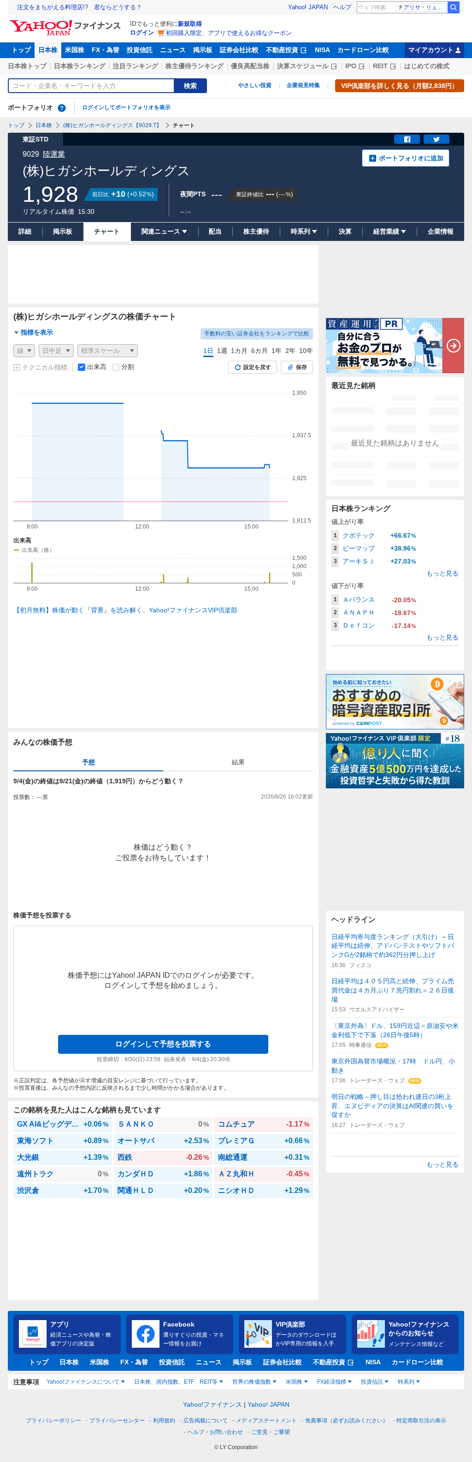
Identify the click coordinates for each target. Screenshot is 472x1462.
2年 (290, 350)
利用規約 (164, 1420)
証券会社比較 (239, 49)
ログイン (142, 32)
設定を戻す (257, 367)
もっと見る (442, 573)
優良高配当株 (250, 66)
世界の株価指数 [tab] (251, 1382)
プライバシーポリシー (53, 1420)
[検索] (454, 7)
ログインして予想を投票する (163, 1044)
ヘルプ (342, 7)
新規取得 (190, 23)
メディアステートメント (266, 1420)
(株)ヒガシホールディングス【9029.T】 (112, 125)
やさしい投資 (254, 85)
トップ (21, 49)
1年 (276, 350)
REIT (380, 66)
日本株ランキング (80, 66)
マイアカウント (431, 49)
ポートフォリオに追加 (411, 158)
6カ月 (259, 350)
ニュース (173, 49)
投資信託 (140, 49)
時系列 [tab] (406, 1382)
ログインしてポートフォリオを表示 (126, 107)
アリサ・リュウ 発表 (425, 7)
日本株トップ (27, 66)
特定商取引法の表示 (421, 1420)
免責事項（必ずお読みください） (346, 1420)
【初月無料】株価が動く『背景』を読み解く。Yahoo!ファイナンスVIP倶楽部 (125, 610)
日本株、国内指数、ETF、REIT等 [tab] (176, 1382)
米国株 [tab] (294, 1382)
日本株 (48, 49)
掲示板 (202, 49)
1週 (222, 350)
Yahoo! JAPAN (308, 7)
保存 (301, 367)
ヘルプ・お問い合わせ (215, 1432)
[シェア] (407, 139)
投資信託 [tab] (372, 1382)
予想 (88, 762)
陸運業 (54, 154)
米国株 (74, 49)
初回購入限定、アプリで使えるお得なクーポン (229, 32)
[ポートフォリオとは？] (62, 108)
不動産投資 (282, 49)
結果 (238, 762)
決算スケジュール (303, 66)
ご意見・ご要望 (270, 1432)
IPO (350, 66)
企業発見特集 (303, 85)
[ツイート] (436, 139)
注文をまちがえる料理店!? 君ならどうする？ (79, 7)
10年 (306, 350)
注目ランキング (135, 66)
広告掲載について (205, 1420)
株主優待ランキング (194, 66)
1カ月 (239, 350)
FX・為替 (105, 49)
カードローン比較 (363, 49)
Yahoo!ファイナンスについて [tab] (83, 1382)
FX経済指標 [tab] (331, 1382)
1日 (208, 350)
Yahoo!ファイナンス (212, 1404)
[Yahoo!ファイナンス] (66, 22)
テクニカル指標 (44, 367)
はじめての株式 (426, 66)
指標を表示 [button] (37, 332)
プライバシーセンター (117, 1420)
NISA (322, 49)
